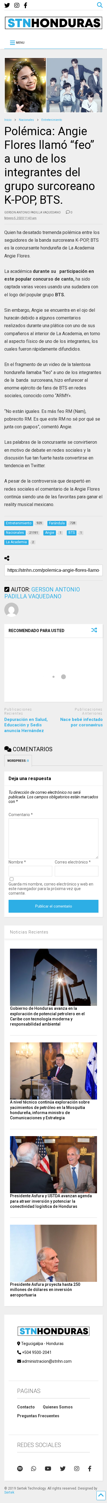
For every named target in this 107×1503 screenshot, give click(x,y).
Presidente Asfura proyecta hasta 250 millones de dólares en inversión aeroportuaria (45, 1289)
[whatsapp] (33, 1469)
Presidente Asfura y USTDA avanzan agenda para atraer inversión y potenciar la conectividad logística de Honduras (51, 1201)
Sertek (9, 1492)
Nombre (17, 862)
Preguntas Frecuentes (38, 1416)
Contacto (26, 1407)
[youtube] (48, 1469)
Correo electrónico (73, 862)
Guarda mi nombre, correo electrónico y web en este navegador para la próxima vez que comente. (51, 889)
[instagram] (16, 6)
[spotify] (20, 1469)
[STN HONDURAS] (53, 27)
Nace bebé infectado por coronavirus (81, 722)
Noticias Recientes (29, 932)
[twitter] (7, 6)
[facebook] (25, 6)
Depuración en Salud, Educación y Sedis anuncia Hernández (26, 725)
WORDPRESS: (18, 760)
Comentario (21, 814)
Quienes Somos (58, 1407)
